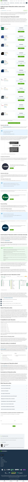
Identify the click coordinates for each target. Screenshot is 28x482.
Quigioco (5, 78)
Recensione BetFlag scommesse (6, 64)
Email (15, 420)
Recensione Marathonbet (5, 107)
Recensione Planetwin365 (5, 55)
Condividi (25, 10)
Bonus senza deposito (10, 481)
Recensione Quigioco (6, 80)
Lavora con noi (2, 465)
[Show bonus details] (14, 33)
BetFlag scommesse (5, 61)
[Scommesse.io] (4, 1)
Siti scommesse (3, 4)
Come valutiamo (2, 459)
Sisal (4, 27)
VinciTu (5, 87)
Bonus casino (17, 481)
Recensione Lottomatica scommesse (5, 39)
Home (1, 4)
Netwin (5, 112)
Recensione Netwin (6, 114)
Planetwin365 (6, 52)
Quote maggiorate (23, 481)
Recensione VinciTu (6, 89)
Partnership (2, 466)
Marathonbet (5, 104)
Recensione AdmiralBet (6, 71)
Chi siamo (2, 457)
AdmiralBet (5, 69)
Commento (2, 415)
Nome (1, 420)
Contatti (1, 458)
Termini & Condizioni (3, 460)
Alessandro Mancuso (4, 10)
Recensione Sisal (5, 29)
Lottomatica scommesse (5, 36)
